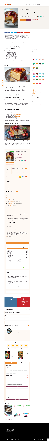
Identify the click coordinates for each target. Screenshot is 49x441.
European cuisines (20, 157)
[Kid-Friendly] (41, 16)
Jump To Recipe (22, 19)
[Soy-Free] (19, 177)
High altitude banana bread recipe (40, 90)
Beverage (37, 60)
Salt (10, 205)
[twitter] (2, 82)
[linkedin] (2, 84)
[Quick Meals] (10, 415)
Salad (43, 64)
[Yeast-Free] (43, 16)
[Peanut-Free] (25, 176)
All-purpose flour (11, 201)
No (27, 375)
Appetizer (34, 60)
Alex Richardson (20, 154)
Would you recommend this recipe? (10, 377)
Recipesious (9, 439)
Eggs (10, 197)
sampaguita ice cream (17, 116)
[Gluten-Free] (20, 176)
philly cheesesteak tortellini (17, 114)
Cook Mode (7, 191)
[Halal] (40, 16)
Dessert (19, 158)
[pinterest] (2, 86)
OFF (29, 309)
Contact (35, 439)
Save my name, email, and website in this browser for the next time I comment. (14, 384)
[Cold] (24, 413)
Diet (33, 64)
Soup (37, 68)
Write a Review (12, 362)
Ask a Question (24, 362)
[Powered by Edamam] (17, 268)
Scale (11, 191)
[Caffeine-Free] (37, 16)
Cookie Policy (38, 439)
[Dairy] (38, 16)
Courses (29, 4)
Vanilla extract (11, 203)
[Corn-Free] (19, 176)
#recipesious (8, 301)
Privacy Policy (18, 439)
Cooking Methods (37, 4)
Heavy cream (10, 199)
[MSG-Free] (22, 176)
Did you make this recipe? (9, 375)
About (33, 439)
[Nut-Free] (23, 176)
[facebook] (2, 81)
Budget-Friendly (11, 151)
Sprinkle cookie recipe (17, 415)
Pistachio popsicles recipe (26, 416)
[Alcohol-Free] (6, 415)
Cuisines (33, 4)
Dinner (37, 64)
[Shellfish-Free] (26, 176)
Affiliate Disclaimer (42, 439)
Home (26, 4)
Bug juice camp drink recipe (40, 52)
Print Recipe (28, 19)
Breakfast (40, 60)
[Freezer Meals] (26, 413)
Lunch (40, 64)
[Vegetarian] (20, 177)
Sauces (34, 68)
